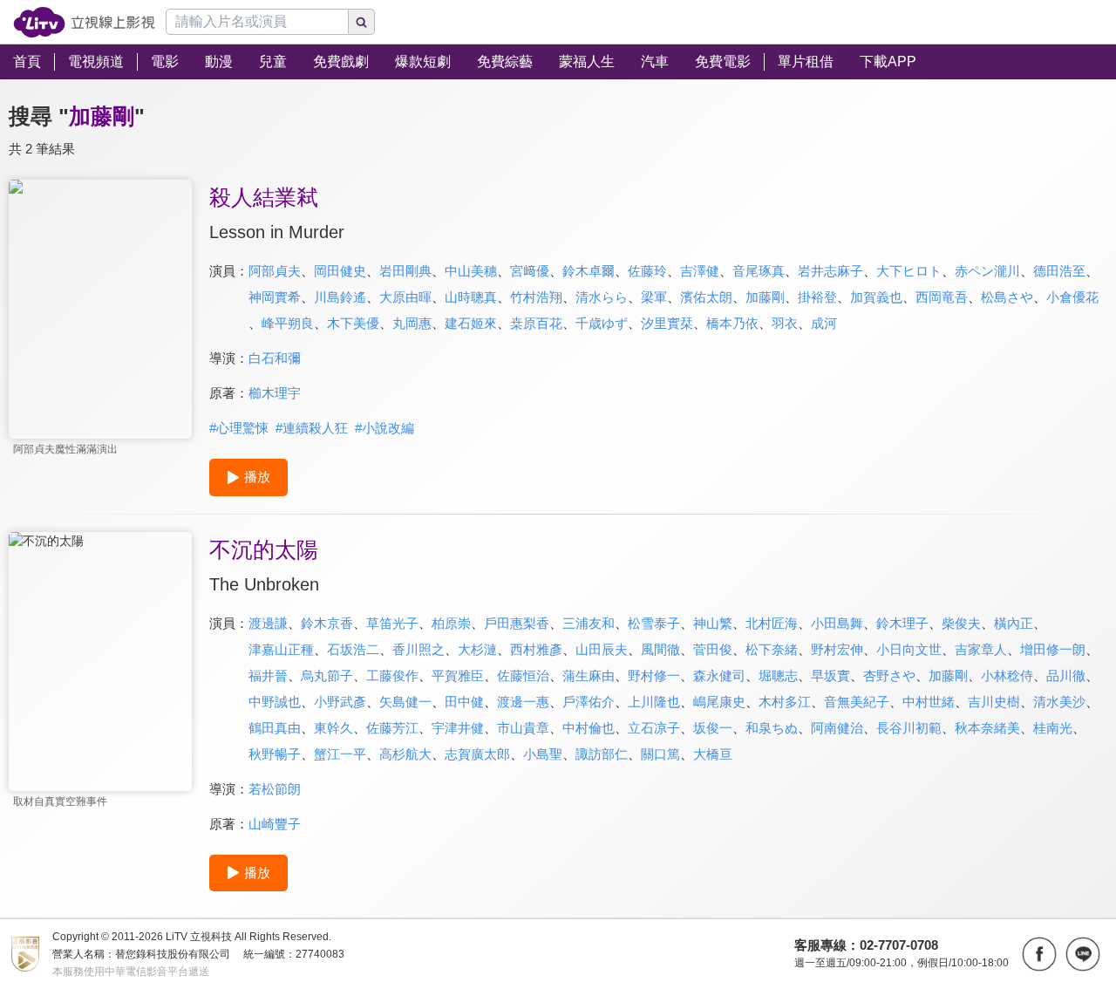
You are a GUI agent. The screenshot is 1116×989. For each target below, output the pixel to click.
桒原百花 (536, 323)
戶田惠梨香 (516, 623)
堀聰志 (778, 675)
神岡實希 (274, 297)
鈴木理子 (902, 623)
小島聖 (542, 754)
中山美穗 (471, 270)
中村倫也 (588, 727)
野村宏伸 (837, 649)
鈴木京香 (327, 623)
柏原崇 (451, 623)
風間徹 (660, 649)
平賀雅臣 (458, 675)
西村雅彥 (536, 649)
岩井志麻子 (830, 270)
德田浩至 (1059, 270)
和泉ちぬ (771, 727)
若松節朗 (274, 788)
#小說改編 (384, 427)
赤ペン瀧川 (987, 270)
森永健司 (719, 675)
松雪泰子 (654, 623)
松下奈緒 (771, 649)
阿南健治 (837, 727)
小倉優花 (1072, 297)
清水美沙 (1059, 701)
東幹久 (333, 727)
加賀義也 (876, 297)
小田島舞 (837, 623)
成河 (824, 323)
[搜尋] (362, 22)
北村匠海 (771, 623)
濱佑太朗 (706, 297)
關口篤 (660, 754)
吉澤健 (699, 270)
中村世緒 (928, 701)
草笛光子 (392, 623)
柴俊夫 (961, 623)
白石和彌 (274, 358)
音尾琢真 (758, 270)
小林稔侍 (1007, 675)
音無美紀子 (856, 701)
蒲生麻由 (588, 675)
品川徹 (1065, 675)
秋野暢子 (274, 754)
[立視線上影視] (84, 22)
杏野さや (889, 675)
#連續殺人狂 (312, 427)
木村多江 (785, 701)
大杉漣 (477, 649)
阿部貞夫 (274, 270)
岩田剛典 (405, 270)
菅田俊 (712, 649)
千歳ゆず (601, 323)
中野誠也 (274, 701)
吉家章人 (981, 649)
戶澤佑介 (588, 701)
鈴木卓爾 (588, 270)
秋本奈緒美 (987, 727)
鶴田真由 (274, 727)
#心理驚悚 (239, 427)
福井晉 (268, 675)
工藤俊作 (392, 675)
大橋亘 (712, 754)
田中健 (464, 701)
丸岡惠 (412, 323)
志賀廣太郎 (477, 754)
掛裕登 (817, 297)
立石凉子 (654, 727)
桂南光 (1052, 727)
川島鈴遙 (340, 297)
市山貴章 (523, 727)
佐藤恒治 (523, 675)
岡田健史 (340, 270)
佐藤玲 (647, 270)
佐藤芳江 (392, 727)
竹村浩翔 (536, 297)
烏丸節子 (327, 675)
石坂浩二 (353, 649)
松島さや (1007, 297)
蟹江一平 (340, 754)
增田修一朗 (1052, 649)
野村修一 (654, 675)
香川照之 (418, 649)
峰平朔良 (288, 323)
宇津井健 (458, 727)
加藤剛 (765, 297)
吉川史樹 (994, 701)
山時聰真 (471, 297)
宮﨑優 (529, 270)
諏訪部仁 (601, 754)
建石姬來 (471, 323)
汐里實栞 (667, 323)
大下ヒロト (909, 270)
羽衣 (785, 323)
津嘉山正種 (281, 649)
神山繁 (712, 623)
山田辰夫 (601, 649)
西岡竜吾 (941, 297)
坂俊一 (712, 727)
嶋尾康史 (719, 701)
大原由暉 (405, 297)
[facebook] (1039, 954)
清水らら (601, 297)
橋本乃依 (732, 323)
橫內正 (1013, 623)
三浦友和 (588, 623)
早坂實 (830, 675)
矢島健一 (405, 701)
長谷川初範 (909, 727)
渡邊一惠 (523, 701)
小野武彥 (340, 701)
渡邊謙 (268, 623)
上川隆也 (654, 701)
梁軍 (654, 297)
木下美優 (353, 323)
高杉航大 (405, 754)
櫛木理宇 (274, 392)
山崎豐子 (274, 823)
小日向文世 (909, 649)
